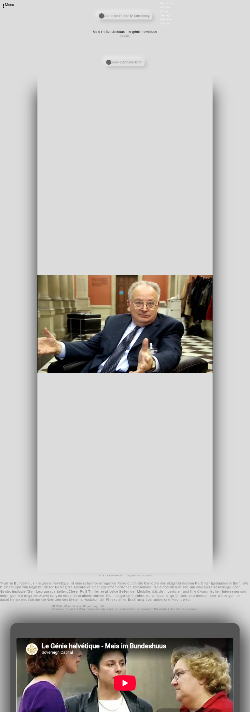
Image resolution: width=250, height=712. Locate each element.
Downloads (166, 20)
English (165, 23)
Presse (164, 11)
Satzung (165, 15)
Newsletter (167, 3)
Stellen (165, 7)
